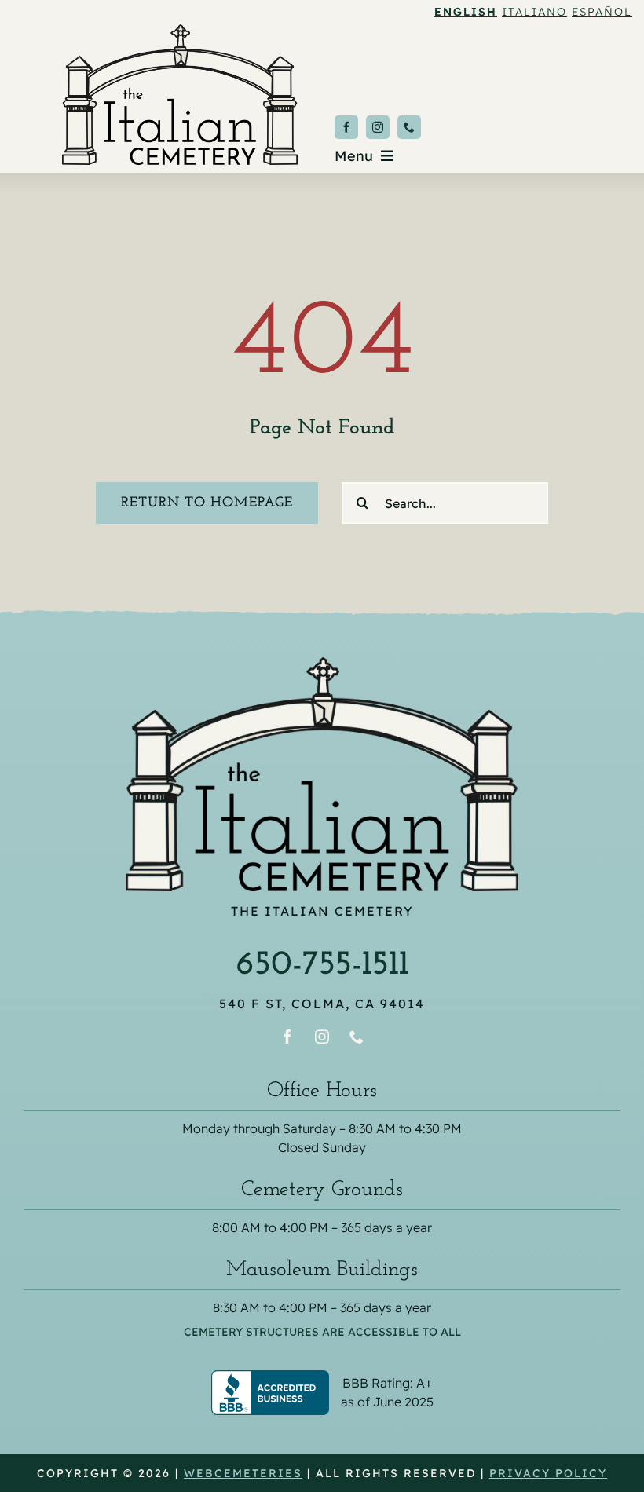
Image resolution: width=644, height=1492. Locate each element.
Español (602, 12)
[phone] (409, 127)
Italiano (534, 12)
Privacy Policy (548, 1473)
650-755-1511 (322, 965)
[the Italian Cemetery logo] (180, 31)
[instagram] (378, 127)
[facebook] (346, 127)
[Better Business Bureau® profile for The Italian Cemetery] (322, 1380)
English (465, 12)
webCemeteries (243, 1473)
